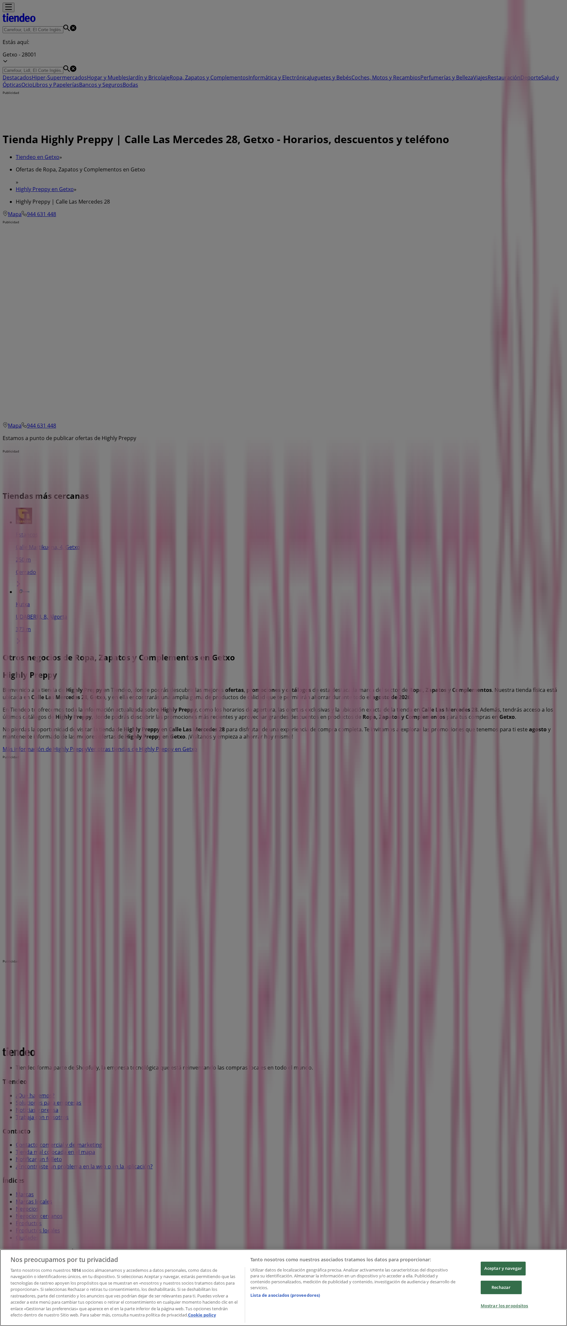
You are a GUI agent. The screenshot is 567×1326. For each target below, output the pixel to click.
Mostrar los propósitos (504, 1306)
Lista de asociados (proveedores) (285, 1295)
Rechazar (501, 1287)
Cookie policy (202, 1315)
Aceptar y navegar (503, 1268)
